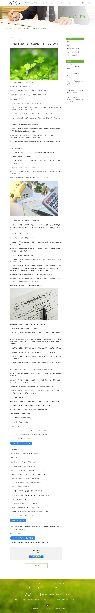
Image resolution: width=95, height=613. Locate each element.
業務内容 (33, 3)
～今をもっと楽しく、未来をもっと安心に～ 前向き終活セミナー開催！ (75, 98)
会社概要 (27, 3)
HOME (6, 28)
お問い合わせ (89, 3)
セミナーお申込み (80, 3)
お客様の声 (52, 3)
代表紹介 (38, 3)
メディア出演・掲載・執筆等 (74, 52)
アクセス (68, 594)
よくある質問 (59, 3)
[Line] (39, 556)
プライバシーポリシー (77, 599)
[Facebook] (30, 556)
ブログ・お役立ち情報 (15, 28)
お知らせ (69, 41)
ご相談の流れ (45, 3)
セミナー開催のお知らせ (73, 48)
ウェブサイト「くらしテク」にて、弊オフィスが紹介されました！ (75, 81)
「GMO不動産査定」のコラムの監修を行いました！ (75, 90)
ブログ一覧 (36, 566)
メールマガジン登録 (72, 55)
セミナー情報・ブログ (69, 3)
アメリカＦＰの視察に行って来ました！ (75, 66)
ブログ (18, 40)
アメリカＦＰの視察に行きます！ (74, 73)
